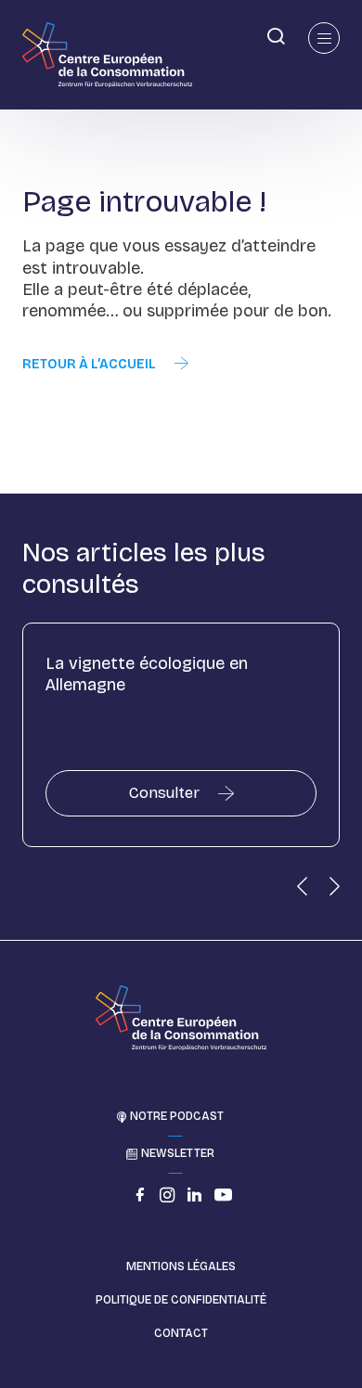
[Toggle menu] (324, 38)
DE (14, 35)
